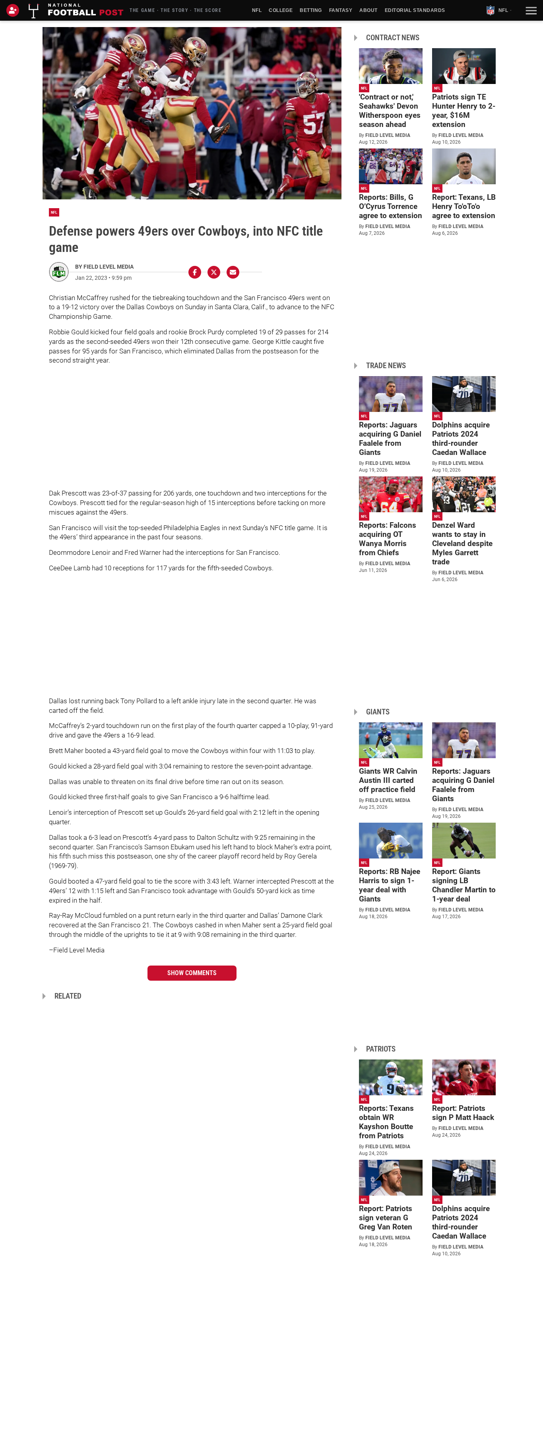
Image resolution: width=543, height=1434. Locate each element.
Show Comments (192, 973)
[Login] (14, 10)
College (281, 10)
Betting (311, 10)
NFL (257, 10)
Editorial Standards (415, 10)
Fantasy (340, 10)
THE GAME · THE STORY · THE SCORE (176, 10)
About (368, 10)
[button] (530, 10)
